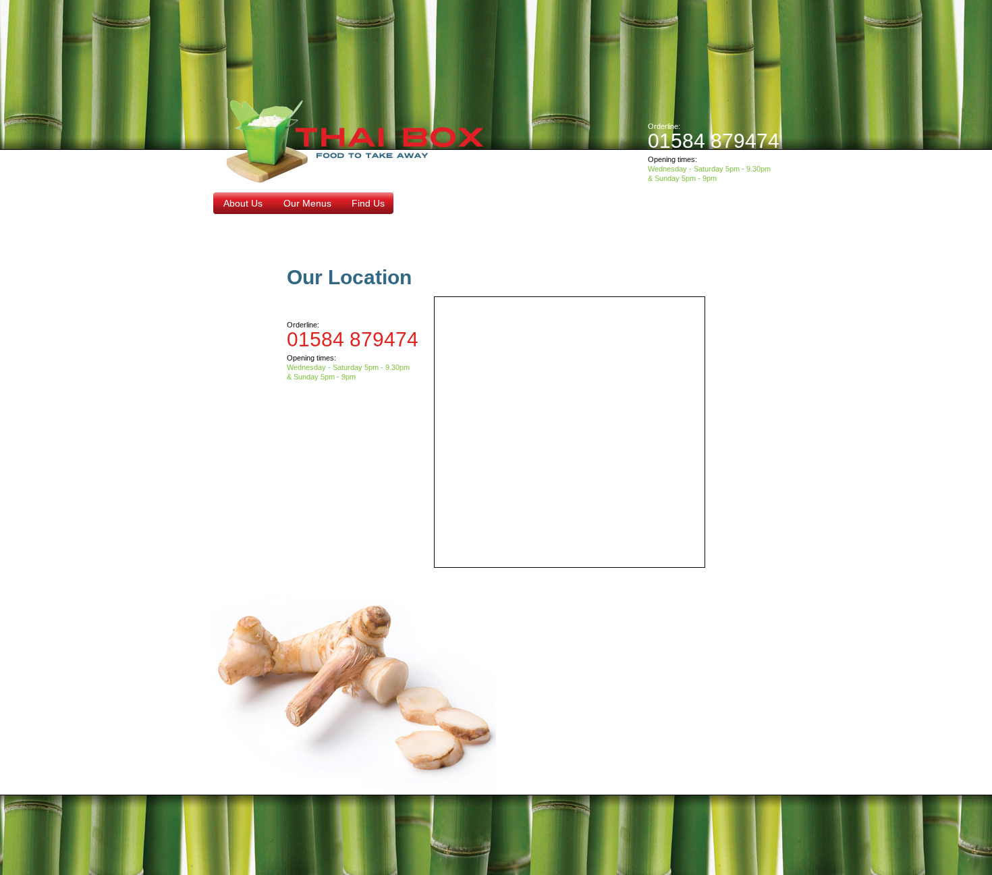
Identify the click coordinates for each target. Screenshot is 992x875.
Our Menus (307, 203)
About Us (243, 203)
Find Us (368, 203)
